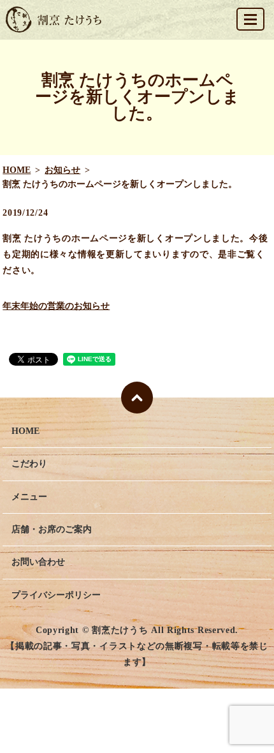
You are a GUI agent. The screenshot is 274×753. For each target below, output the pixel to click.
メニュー (29, 497)
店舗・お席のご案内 (51, 529)
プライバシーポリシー (56, 595)
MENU (250, 19)
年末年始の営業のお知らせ (56, 306)
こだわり (29, 463)
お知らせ (62, 170)
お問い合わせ (38, 562)
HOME (17, 170)
